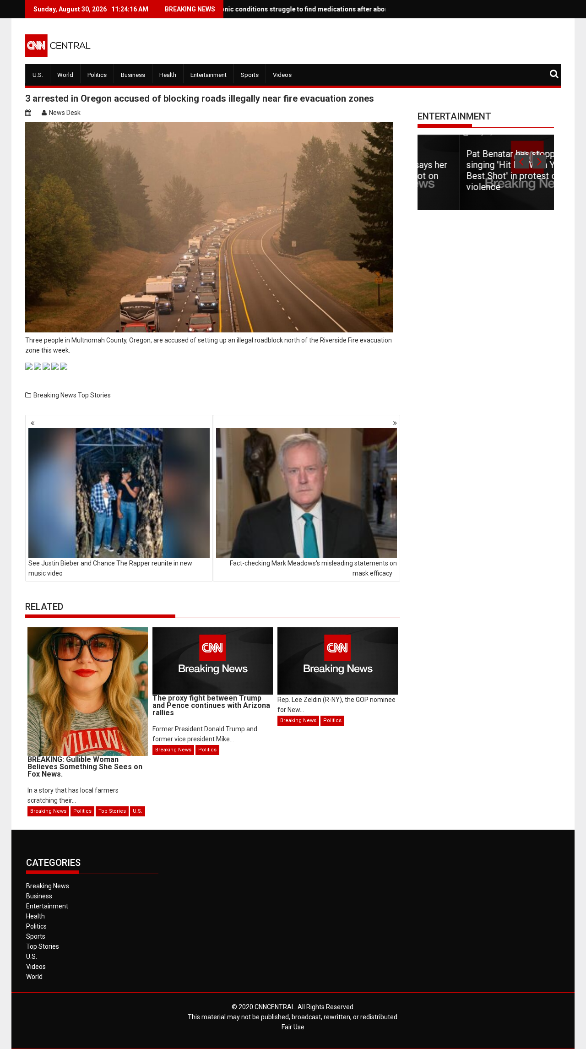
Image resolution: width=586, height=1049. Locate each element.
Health (167, 74)
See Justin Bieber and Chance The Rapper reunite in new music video (110, 568)
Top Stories (94, 395)
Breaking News (54, 395)
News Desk (65, 112)
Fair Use (293, 1027)
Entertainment (208, 74)
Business (133, 74)
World (65, 74)
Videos (282, 74)
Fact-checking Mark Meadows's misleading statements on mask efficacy (313, 568)
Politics (97, 74)
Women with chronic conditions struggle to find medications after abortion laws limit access (279, 9)
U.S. (38, 74)
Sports (250, 74)
